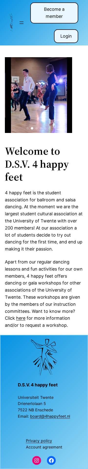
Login (66, 36)
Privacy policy (39, 440)
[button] (27, 128)
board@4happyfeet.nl (50, 416)
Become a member (54, 13)
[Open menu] (21, 23)
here (20, 318)
